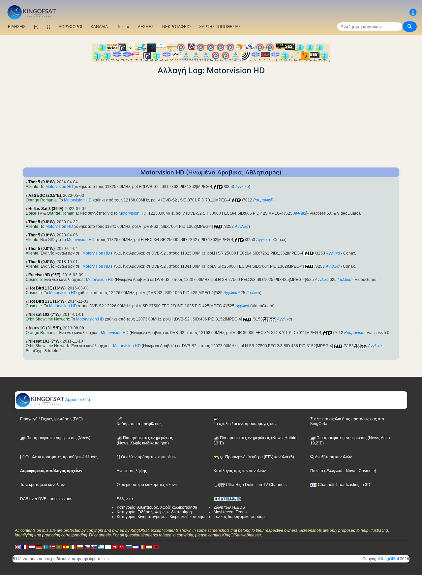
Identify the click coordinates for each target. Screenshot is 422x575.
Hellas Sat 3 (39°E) (45, 208)
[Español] (66, 546)
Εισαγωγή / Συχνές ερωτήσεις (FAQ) (51, 419)
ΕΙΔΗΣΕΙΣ (16, 26)
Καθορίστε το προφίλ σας (139, 424)
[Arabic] (115, 546)
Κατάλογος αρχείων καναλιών (240, 471)
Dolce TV (34, 213)
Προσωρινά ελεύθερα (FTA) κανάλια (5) (259, 457)
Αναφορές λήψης (132, 471)
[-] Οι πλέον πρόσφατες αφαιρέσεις (147, 457)
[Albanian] (156, 546)
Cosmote (34, 279)
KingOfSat (390, 559)
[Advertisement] (211, 121)
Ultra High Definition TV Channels (255, 484)
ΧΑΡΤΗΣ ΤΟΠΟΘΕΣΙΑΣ (220, 26)
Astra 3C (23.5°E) (44, 195)
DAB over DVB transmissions (46, 499)
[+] (36, 26)
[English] (18, 546)
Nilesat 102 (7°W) (44, 314)
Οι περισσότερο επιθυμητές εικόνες (147, 484)
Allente (32, 186)
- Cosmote (365, 471)
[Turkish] (122, 546)
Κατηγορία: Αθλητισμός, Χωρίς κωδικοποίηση (157, 507)
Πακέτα (122, 26)
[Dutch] (32, 546)
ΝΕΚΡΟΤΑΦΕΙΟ (176, 26)
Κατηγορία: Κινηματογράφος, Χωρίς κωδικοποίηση (162, 516)
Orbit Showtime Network (47, 319)
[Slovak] (94, 546)
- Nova (349, 471)
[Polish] (80, 546)
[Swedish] (45, 546)
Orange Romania (41, 200)
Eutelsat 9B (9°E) (44, 275)
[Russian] (129, 546)
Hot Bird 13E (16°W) (47, 288)
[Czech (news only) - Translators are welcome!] (87, 546)
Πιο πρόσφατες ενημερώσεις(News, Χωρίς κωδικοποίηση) (145, 440)
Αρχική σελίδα (77, 399)
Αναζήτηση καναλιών (333, 457)
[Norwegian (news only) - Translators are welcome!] (52, 546)
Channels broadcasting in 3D (343, 484)
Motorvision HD (59, 186)
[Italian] (73, 546)
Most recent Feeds (230, 512)
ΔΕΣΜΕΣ (146, 26)
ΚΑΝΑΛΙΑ (99, 26)
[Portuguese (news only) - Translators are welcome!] (59, 546)
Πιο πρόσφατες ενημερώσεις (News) (57, 438)
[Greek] (101, 546)
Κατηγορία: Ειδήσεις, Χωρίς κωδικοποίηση (154, 512)
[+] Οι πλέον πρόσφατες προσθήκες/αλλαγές (59, 457)
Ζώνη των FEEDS (229, 507)
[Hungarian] (149, 546)
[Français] (25, 546)
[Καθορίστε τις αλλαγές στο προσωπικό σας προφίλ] (413, 12)
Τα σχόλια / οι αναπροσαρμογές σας (245, 423)
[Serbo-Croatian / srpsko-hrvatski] (135, 546)
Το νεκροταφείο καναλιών (42, 484)
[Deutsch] (39, 546)
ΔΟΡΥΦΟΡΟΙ (70, 26)
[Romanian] (142, 546)
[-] (48, 26)
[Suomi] (108, 546)
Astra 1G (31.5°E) (44, 328)
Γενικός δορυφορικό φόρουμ (239, 516)
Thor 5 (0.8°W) (41, 182)
